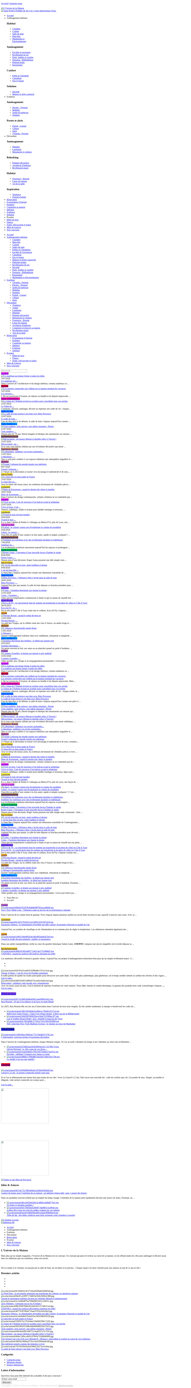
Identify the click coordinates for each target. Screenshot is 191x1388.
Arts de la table (19, 333)
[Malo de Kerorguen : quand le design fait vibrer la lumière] (28, 489)
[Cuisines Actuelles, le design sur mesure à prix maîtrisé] (26, 653)
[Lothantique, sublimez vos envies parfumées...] (22, 451)
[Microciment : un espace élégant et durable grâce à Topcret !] (28, 439)
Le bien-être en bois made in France (17, 749)
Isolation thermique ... (10, 646)
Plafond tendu (18, 62)
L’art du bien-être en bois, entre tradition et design (23, 820)
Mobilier (16, 110)
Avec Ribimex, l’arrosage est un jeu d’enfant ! (21, 1303)
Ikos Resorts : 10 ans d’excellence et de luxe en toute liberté (27, 1001)
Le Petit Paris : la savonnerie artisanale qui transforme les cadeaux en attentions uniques (39, 1293)
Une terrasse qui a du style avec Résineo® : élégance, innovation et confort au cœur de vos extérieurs (45, 1339)
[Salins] (28, 11)
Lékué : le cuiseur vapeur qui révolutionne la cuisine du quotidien (30, 789)
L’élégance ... (7, 633)
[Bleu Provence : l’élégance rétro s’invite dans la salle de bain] (29, 578)
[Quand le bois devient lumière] (15, 514)
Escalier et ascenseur (21, 52)
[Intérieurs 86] (7, 1222)
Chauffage (17, 78)
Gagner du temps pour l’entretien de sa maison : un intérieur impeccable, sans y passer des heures (44, 1193)
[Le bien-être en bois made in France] (18, 477)
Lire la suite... (7, 978)
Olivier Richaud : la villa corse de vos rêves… (27, 1049)
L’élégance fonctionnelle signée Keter (17, 870)
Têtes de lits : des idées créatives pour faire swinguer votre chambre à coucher (41, 1215)
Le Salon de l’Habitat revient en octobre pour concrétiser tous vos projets (33, 688)
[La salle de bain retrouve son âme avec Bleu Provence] (26, 414)
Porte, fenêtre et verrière (22, 57)
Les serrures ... (7, 393)
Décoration (11, 303)
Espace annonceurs (15, 1365)
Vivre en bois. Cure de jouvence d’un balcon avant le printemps (29, 769)
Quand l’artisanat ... (9, 469)
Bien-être (16, 36)
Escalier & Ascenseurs (22, 252)
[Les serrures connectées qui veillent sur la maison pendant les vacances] (33, 388)
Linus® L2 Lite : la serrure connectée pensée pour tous (25, 1073)
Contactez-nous (15, 3)
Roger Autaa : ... (8, 557)
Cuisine (15, 31)
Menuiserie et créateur (22, 152)
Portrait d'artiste (19, 197)
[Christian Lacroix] (10, 1220)
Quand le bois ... (8, 520)
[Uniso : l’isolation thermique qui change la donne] (24, 590)
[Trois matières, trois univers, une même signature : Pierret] (27, 426)
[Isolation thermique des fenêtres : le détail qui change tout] (27, 641)
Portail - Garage (19, 126)
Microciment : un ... (9, 444)
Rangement (17, 65)
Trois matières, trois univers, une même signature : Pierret (26, 709)
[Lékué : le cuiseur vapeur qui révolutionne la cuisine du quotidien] (31, 527)
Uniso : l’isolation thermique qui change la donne (22, 840)
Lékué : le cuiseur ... (10, 532)
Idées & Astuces (14, 363)
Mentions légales (14, 1362)
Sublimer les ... (7, 545)
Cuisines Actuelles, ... (10, 658)
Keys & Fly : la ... (9, 608)
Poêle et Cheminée (20, 76)
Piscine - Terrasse (20, 107)
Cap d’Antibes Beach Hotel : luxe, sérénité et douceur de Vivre (34, 1019)
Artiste (15, 308)
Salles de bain (18, 247)
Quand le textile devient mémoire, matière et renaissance (26, 939)
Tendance (16, 194)
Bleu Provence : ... (9, 583)
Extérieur (11, 280)
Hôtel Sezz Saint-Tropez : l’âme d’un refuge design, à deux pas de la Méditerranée (43, 1014)
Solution (16, 115)
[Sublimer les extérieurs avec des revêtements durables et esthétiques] (32, 540)
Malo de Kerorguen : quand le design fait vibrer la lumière (26, 759)
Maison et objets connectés (24, 260)
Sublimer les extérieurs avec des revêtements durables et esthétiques (31, 799)
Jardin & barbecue (20, 112)
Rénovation (12, 335)
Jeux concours (13, 366)
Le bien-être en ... (9, 482)
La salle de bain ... (9, 419)
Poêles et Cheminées (21, 250)
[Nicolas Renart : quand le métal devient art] (21, 615)
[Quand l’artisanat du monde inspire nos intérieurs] (24, 464)
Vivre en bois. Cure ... (11, 507)
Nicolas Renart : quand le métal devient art (20, 860)
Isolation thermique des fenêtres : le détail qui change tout (26, 880)
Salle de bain (18, 34)
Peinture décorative (20, 163)
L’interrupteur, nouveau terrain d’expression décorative (25, 1037)
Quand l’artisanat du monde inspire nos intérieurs (22, 739)
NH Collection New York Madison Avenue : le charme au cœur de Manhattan (41, 1024)
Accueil (4, 3)
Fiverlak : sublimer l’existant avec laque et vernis (28, 1054)
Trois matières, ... (8, 431)
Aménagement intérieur (17, 237)
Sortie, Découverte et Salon (24, 361)
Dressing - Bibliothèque (22, 60)
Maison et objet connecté (23, 94)
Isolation (16, 340)
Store (14, 131)
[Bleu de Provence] (16, 1180)
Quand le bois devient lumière (14, 779)
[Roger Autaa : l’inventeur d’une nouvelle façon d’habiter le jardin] (31, 552)
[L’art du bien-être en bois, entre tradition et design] (24, 565)
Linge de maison (19, 181)
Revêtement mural (20, 168)
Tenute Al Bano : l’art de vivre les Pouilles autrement (24, 973)
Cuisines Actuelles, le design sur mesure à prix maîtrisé (25, 890)
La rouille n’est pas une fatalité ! (21, 1059)
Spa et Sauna (18, 81)
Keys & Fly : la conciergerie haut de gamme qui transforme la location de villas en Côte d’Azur (43, 850)
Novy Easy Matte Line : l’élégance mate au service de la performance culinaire (35, 910)
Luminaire (16, 149)
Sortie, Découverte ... (10, 398)
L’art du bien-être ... (10, 570)
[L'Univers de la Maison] (12, 8)
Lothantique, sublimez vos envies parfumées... (21, 729)
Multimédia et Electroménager (19, 40)
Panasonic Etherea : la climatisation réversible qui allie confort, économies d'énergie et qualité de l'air (45, 924)
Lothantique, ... (8, 456)
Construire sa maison (21, 343)
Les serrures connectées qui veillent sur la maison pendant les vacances (32, 678)
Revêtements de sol (20, 265)
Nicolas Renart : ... (9, 620)
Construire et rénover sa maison (26, 328)
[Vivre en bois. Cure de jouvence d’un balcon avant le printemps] (30, 502)
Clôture (15, 128)
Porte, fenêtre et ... (9, 424)
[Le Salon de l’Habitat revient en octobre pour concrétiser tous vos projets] (34, 401)
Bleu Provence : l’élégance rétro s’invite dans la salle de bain (28, 830)
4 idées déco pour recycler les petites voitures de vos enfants (33, 1210)
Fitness (15, 358)
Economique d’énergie (22, 338)
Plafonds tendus (19, 262)
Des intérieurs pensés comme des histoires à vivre (23, 1344)
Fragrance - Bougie (20, 179)
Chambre (16, 29)
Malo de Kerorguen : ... (11, 494)
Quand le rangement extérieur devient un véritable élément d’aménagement (34, 1298)
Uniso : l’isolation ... (10, 595)
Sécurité (15, 92)
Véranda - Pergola (20, 133)
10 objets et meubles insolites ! (20, 1205)
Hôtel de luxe (18, 355)
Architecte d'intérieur (21, 165)
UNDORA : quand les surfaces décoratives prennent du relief (28, 954)
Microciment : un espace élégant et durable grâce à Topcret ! (27, 719)
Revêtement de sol (20, 55)
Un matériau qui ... (9, 381)
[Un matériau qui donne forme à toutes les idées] (23, 376)
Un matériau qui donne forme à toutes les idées (21, 668)
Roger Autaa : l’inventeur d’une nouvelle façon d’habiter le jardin (30, 810)
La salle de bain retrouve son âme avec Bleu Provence (25, 699)
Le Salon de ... (7, 406)
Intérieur (16, 345)
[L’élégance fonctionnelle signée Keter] (19, 628)
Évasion (10, 353)
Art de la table (18, 184)
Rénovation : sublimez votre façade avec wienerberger (25, 983)
